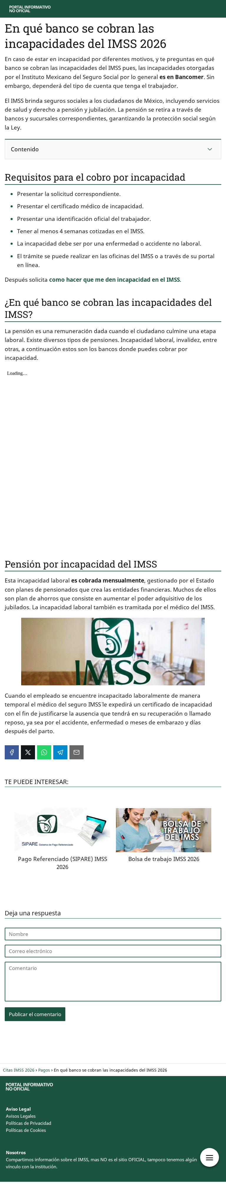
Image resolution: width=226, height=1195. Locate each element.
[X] (28, 752)
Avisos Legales (21, 1116)
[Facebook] (12, 752)
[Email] (76, 752)
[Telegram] (60, 752)
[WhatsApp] (44, 752)
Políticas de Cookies (26, 1130)
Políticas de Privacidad (28, 1123)
